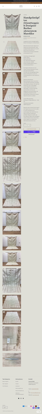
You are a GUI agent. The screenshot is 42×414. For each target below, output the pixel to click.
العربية (4, 407)
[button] (3, 6)
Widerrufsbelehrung (19, 388)
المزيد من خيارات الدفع (31, 134)
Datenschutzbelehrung (20, 390)
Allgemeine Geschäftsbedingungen (20, 394)
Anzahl (25, 123)
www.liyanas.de (36, 394)
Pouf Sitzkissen (5, 386)
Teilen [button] (26, 137)
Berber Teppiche (5, 381)
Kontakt (17, 381)
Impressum (18, 386)
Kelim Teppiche (5, 383)
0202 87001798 (35, 388)
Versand (28, 37)
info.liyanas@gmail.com (35, 392)
